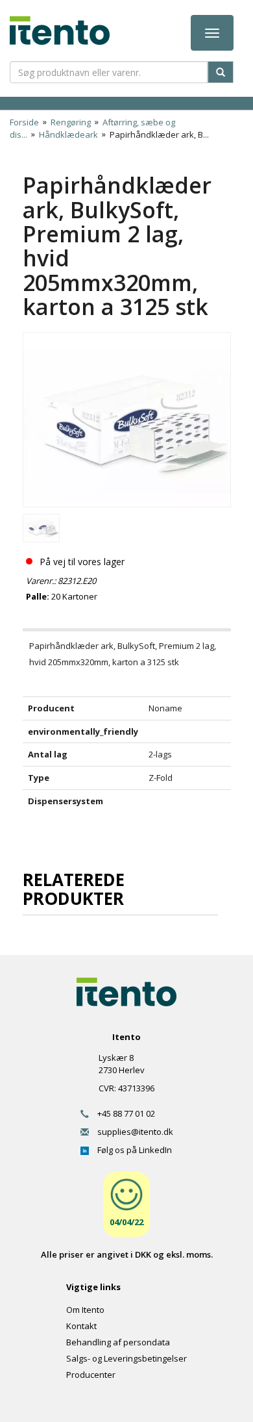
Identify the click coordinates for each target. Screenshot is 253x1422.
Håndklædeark (68, 134)
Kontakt (81, 1326)
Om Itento (85, 1309)
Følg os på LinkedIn (130, 1150)
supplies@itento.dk (131, 1131)
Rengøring (71, 122)
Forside (24, 122)
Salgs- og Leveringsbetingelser (126, 1358)
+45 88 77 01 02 (122, 1113)
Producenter (90, 1374)
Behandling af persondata (118, 1342)
